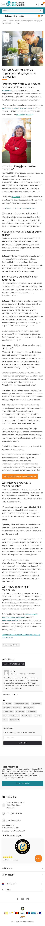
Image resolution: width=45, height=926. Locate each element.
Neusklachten (28, 708)
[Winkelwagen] (42, 3)
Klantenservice (22, 783)
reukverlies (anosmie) (24, 114)
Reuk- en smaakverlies (10, 645)
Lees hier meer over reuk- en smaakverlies (18, 208)
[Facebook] (17, 899)
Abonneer (22, 743)
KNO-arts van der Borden (11, 708)
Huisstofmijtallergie (21, 704)
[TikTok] (27, 899)
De (14, 16)
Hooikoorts (7, 704)
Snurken (37, 716)
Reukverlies (6, 90)
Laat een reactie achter (13, 664)
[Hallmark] (22, 908)
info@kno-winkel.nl (14, 820)
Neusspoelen (7, 712)
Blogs (18, 23)
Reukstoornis (26, 716)
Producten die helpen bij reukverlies (18, 476)
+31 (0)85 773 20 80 (14, 814)
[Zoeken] (41, 11)
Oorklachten (31, 712)
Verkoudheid (14, 720)
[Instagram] (22, 899)
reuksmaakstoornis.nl (10, 620)
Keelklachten (36, 704)
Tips (4, 720)
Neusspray (20, 712)
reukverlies (16, 196)
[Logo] (42, 16)
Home (4, 21)
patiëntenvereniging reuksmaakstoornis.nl (18, 108)
